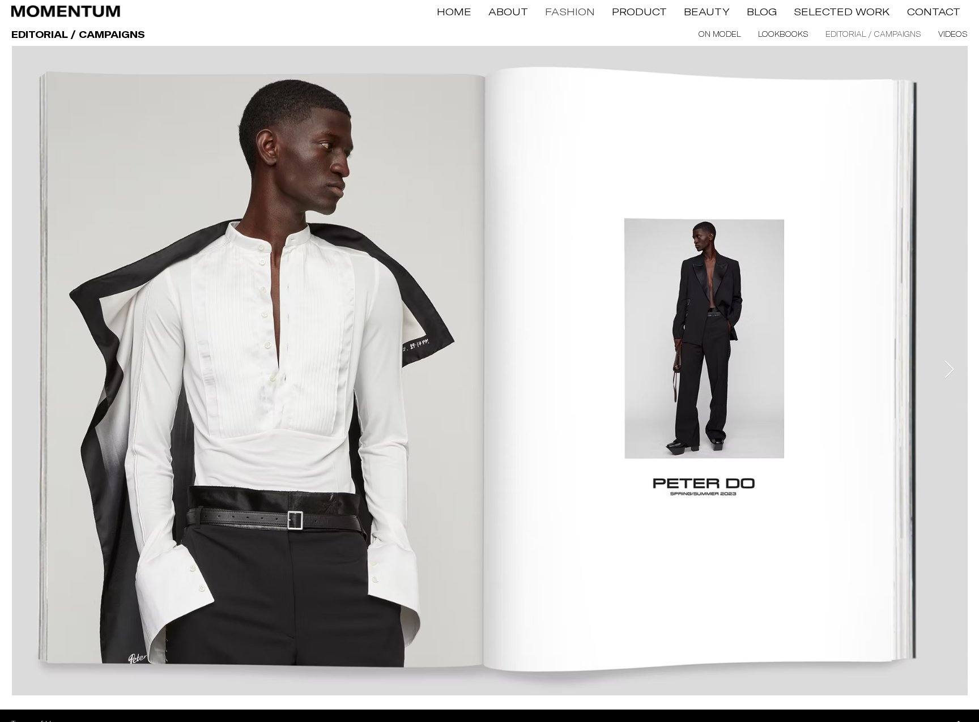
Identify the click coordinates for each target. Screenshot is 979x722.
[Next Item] (949, 370)
